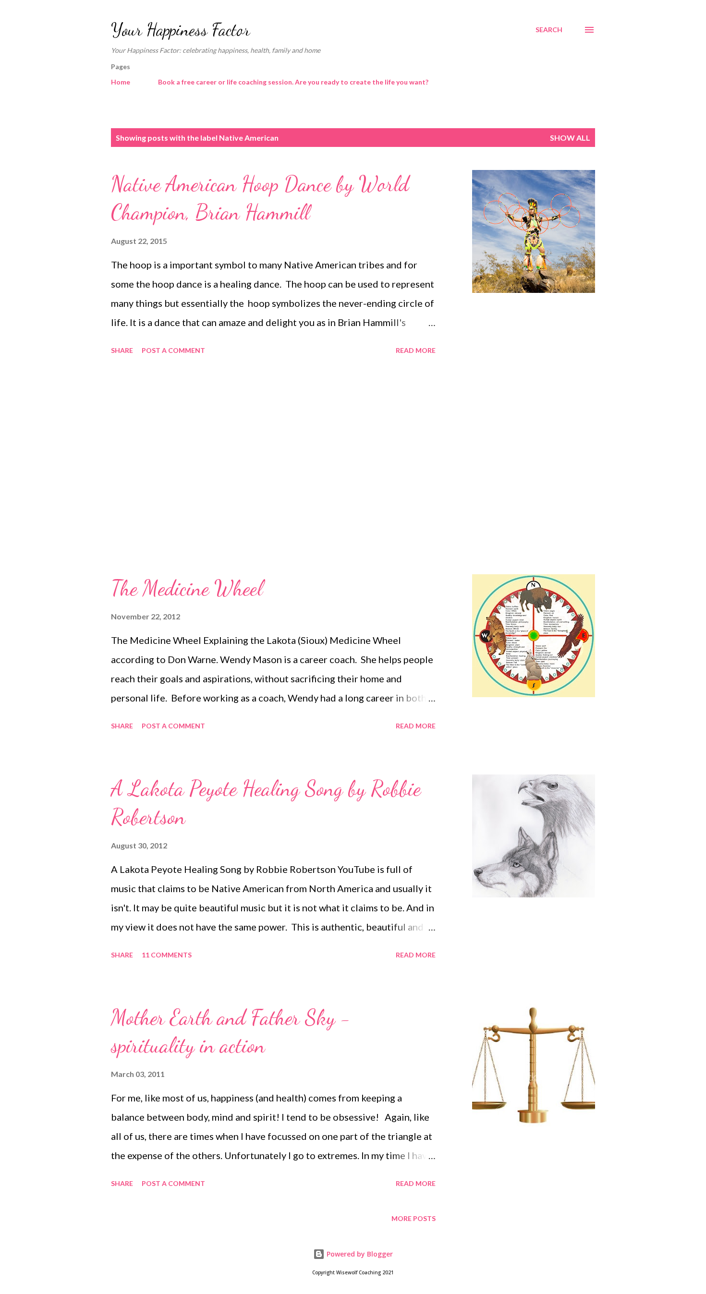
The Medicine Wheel (187, 588)
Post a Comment (173, 350)
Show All (570, 137)
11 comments (167, 955)
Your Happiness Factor (180, 29)
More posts (413, 1218)
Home (120, 82)
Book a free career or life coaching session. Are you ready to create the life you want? (293, 82)
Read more (416, 350)
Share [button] (122, 350)
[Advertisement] (273, 466)
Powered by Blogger (359, 1253)
